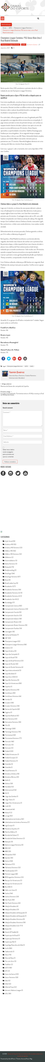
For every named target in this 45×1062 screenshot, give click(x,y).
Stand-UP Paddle (10, 932)
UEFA (10, 28)
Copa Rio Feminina (11, 680)
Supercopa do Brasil (11, 935)
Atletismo (8, 557)
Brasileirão (8, 586)
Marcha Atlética (10, 832)
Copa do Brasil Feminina (12, 661)
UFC (6, 971)
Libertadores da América (13, 819)
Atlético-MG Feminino (12, 554)
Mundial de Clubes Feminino (14, 838)
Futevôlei (8, 764)
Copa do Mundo (10, 664)
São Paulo (8, 900)
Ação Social (9, 541)
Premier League (10, 874)
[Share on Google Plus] (14, 360)
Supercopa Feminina (11, 939)
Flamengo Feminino (11, 732)
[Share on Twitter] (9, 360)
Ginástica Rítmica (10, 777)
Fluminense (8, 735)
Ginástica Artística (11, 774)
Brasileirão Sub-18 (11, 599)
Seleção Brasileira (10, 906)
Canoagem (8, 632)
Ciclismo (7, 648)
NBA (6, 848)
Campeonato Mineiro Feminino (15, 625)
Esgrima (7, 712)
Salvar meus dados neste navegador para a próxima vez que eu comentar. (8, 453)
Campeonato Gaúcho (12, 615)
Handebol (8, 787)
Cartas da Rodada (11, 635)
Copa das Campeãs (11, 654)
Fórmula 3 (8, 748)
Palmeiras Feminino (11, 867)
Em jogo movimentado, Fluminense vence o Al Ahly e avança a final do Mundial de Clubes (22, 394)
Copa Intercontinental (12, 670)
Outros (7, 861)
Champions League (11, 641)
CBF (6, 638)
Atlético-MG (9, 551)
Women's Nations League (13, 990)
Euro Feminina (9, 719)
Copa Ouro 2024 (10, 677)
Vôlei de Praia (9, 987)
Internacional (9, 790)
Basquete (8, 567)
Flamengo (8, 728)
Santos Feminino (10, 897)
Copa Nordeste (9, 674)
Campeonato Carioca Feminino (15, 609)
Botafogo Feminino (11, 577)
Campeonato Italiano (12, 619)
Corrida (7, 699)
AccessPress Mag (26, 1059)
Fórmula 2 (8, 745)
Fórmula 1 (8, 741)
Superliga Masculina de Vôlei (14, 945)
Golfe (6, 780)
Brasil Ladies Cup (10, 583)
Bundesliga (8, 602)
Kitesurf (7, 813)
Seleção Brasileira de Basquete (15, 913)
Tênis (6, 955)
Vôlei (6, 984)
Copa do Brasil (9, 657)
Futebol (7, 751)
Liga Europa (9, 825)
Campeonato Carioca (12, 606)
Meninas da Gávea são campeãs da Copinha (15, 386)
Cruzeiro (7, 703)
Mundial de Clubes (10, 835)
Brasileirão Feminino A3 (12, 596)
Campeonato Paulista (12, 628)
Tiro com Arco (9, 961)
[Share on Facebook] (3, 360)
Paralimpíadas (9, 871)
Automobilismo (10, 560)
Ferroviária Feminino (11, 722)
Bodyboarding (9, 570)
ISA (6, 793)
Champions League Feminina (23, 28)
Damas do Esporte (11, 709)
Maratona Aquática (11, 829)
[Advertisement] (22, 503)
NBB (6, 851)
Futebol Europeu (10, 758)
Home (4, 28)
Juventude (8, 809)
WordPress (12, 1059)
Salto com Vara (10, 890)
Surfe (6, 948)
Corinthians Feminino (12, 696)
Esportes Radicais (10, 716)
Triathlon (8, 964)
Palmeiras (8, 864)
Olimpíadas (8, 855)
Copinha (7, 686)
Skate (7, 929)
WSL (6, 993)
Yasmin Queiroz (33, 44)
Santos (7, 893)
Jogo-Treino (9, 800)
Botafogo (8, 573)
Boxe (6, 580)
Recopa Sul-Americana (12, 880)
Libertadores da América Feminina (16, 822)
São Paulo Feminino (11, 903)
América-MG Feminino (12, 548)
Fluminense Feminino (12, 738)
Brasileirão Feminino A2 (12, 593)
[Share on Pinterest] (20, 360)
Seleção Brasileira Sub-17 (13, 926)
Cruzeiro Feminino (10, 706)
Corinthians (8, 693)
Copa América (9, 651)
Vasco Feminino (10, 977)
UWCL (31, 366)
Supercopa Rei (9, 942)
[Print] (25, 360)
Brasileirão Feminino (11, 590)
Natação (8, 842)
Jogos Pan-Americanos (12, 803)
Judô (6, 806)
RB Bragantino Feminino (13, 877)
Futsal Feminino (10, 771)
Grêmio (7, 783)
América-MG (9, 544)
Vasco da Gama (10, 974)
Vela (6, 981)
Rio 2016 (7, 887)
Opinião (7, 858)
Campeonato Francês (12, 612)
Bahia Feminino (10, 564)
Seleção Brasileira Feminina (13, 919)
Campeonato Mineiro (11, 622)
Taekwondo (8, 951)
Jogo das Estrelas (10, 796)
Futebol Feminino (10, 761)
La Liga (7, 816)
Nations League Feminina (13, 845)
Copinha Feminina (11, 690)
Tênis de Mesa (9, 958)
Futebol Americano (11, 754)
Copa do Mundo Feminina (13, 667)
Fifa (6, 725)
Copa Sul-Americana (11, 683)
